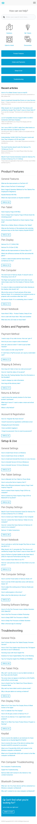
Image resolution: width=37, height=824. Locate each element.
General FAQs (8, 638)
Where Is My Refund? (7, 407)
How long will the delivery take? (10, 383)
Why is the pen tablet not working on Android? (15, 691)
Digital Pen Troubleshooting (9, 770)
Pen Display (7, 239)
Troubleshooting (18, 79)
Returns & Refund (10, 392)
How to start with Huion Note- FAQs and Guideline (16, 316)
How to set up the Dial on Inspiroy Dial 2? (13, 482)
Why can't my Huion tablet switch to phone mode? (16, 688)
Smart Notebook (9, 309)
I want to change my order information (12, 380)
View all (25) (6, 235)
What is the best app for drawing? (11, 623)
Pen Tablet (6, 207)
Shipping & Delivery (11, 364)
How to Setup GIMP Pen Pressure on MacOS (14, 617)
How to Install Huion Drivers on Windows (13, 453)
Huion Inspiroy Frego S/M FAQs (10, 212)
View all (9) (5, 435)
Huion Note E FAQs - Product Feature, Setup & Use (16, 313)
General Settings (9, 448)
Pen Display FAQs (10, 701)
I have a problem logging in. (9, 428)
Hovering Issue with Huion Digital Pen (12, 653)
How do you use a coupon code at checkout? (14, 341)
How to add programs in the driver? (11, 592)
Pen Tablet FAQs (9, 668)
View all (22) (6, 202)
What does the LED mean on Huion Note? (13, 320)
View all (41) (6, 469)
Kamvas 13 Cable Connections (10, 530)
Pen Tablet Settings (11, 474)
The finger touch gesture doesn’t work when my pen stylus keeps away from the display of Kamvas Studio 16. (17, 282)
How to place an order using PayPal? (12, 350)
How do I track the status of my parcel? (13, 372)
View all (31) (6, 265)
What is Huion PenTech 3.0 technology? (13, 186)
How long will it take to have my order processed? (16, 369)
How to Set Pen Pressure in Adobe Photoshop (15, 614)
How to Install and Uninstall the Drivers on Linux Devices (18, 100)
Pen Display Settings (12, 507)
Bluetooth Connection (12, 781)
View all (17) (6, 388)
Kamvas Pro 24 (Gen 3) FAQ (9, 247)
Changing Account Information (10, 425)
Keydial (5, 733)
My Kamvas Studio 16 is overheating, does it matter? (17, 299)
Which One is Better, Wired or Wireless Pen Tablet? (16, 225)
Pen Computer (8, 270)
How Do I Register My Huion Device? (12, 419)
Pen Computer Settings (13, 574)
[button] (34, 2)
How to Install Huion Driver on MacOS (12, 456)
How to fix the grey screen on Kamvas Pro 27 (14, 714)
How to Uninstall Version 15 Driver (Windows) (15, 465)
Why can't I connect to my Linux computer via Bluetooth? (18, 791)
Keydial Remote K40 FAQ (8, 194)
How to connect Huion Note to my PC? (12, 559)
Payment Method (10, 334)
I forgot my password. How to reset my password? (16, 431)
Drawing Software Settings (15, 604)
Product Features (18, 53)
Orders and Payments (18, 62)
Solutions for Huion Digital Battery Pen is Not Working (17, 656)
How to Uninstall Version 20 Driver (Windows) (15, 462)
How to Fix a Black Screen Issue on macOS (14, 92)
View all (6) (5, 696)
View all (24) (6, 502)
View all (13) (6, 304)
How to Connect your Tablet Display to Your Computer (17, 517)
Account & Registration (13, 414)
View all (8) (5, 599)
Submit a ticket (8, 811)
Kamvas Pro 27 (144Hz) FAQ (10, 244)
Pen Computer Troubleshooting (17, 762)
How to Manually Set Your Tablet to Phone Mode (15, 479)
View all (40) (6, 663)
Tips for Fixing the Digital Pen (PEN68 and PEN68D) (17, 659)
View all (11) (6, 359)
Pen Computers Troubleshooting (11, 766)
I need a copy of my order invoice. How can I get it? (16, 338)
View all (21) (6, 728)
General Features (10, 178)
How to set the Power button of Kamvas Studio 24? (16, 579)
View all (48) (6, 534)
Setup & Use (18, 70)
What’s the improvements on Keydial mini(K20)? (15, 198)
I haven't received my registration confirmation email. (17, 422)
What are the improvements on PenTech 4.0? (14, 183)
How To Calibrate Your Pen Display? (12, 710)
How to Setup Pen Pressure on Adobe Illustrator (15, 620)
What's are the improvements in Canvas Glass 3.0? (16, 250)
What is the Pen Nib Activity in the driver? (13, 595)
